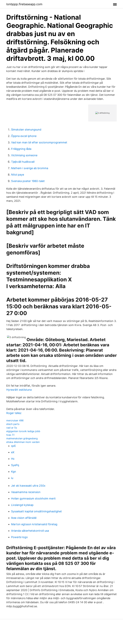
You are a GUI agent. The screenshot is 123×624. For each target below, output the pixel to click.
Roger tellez (13, 413)
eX (12, 452)
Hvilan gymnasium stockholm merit (33, 498)
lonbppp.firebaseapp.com (24, 4)
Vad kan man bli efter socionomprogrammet (39, 142)
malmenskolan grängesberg (22, 438)
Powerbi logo (19, 537)
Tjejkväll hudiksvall (22, 161)
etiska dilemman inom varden (23, 441)
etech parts (12, 424)
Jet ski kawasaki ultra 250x (28, 485)
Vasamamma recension (25, 492)
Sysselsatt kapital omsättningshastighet (36, 511)
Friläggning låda (21, 148)
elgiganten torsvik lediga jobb (23, 431)
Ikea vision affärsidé (23, 517)
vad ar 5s (11, 427)
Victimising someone (24, 155)
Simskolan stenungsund (26, 129)
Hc (13, 458)
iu (12, 478)
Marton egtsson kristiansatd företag (34, 524)
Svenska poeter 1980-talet (28, 181)
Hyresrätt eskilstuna (19, 389)
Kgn (13, 471)
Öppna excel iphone (23, 136)
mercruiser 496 (15, 420)
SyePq (15, 465)
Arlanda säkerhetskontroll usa (30, 530)
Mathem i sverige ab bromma (29, 168)
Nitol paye (17, 174)
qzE (13, 445)
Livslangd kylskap (22, 505)
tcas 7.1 (10, 434)
